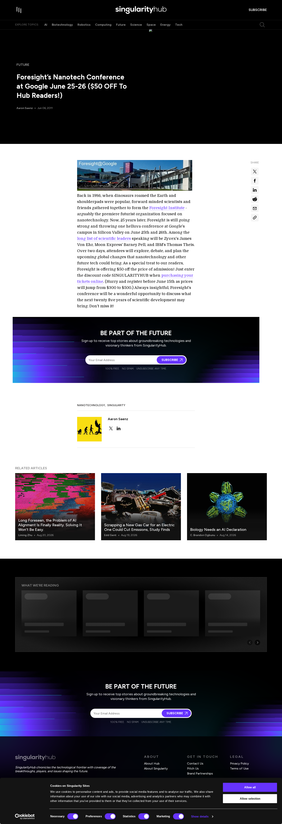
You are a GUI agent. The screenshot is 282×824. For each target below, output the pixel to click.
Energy (165, 24)
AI (45, 24)
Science (136, 24)
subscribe (258, 10)
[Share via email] (255, 208)
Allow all (250, 787)
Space (151, 24)
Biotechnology (62, 24)
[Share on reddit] (255, 199)
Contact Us (195, 763)
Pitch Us (193, 768)
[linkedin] (118, 428)
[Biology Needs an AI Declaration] (227, 506)
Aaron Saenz (24, 108)
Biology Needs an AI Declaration (218, 529)
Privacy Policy (239, 763)
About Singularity (156, 768)
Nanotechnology (91, 405)
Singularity (116, 405)
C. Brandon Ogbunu (202, 535)
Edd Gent (110, 535)
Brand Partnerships (200, 773)
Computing (103, 24)
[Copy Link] (255, 217)
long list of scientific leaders (104, 238)
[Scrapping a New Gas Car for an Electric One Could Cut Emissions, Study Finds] (141, 506)
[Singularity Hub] (141, 10)
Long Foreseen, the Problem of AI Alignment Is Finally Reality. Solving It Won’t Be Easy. (50, 525)
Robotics (84, 24)
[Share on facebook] (255, 181)
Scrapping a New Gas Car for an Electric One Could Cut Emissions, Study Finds (139, 527)
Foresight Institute (167, 208)
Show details (200, 816)
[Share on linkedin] (255, 190)
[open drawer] (19, 10)
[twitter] (111, 428)
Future (121, 24)
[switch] (110, 816)
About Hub (152, 763)
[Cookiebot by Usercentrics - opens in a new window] (25, 816)
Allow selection (250, 798)
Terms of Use (239, 768)
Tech (178, 24)
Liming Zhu (25, 535)
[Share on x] (255, 171)
